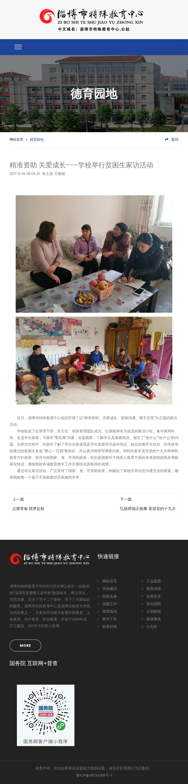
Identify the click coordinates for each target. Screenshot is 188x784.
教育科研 (109, 627)
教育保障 (153, 589)
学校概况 (109, 589)
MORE (25, 645)
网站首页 (16, 139)
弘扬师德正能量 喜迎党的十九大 (148, 509)
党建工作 (109, 604)
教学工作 (109, 619)
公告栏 (151, 627)
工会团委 (153, 581)
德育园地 (109, 612)
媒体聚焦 (153, 619)
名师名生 (153, 597)
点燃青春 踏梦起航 (28, 509)
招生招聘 (153, 604)
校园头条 (109, 597)
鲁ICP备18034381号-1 (94, 775)
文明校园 (153, 612)
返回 (174, 140)
